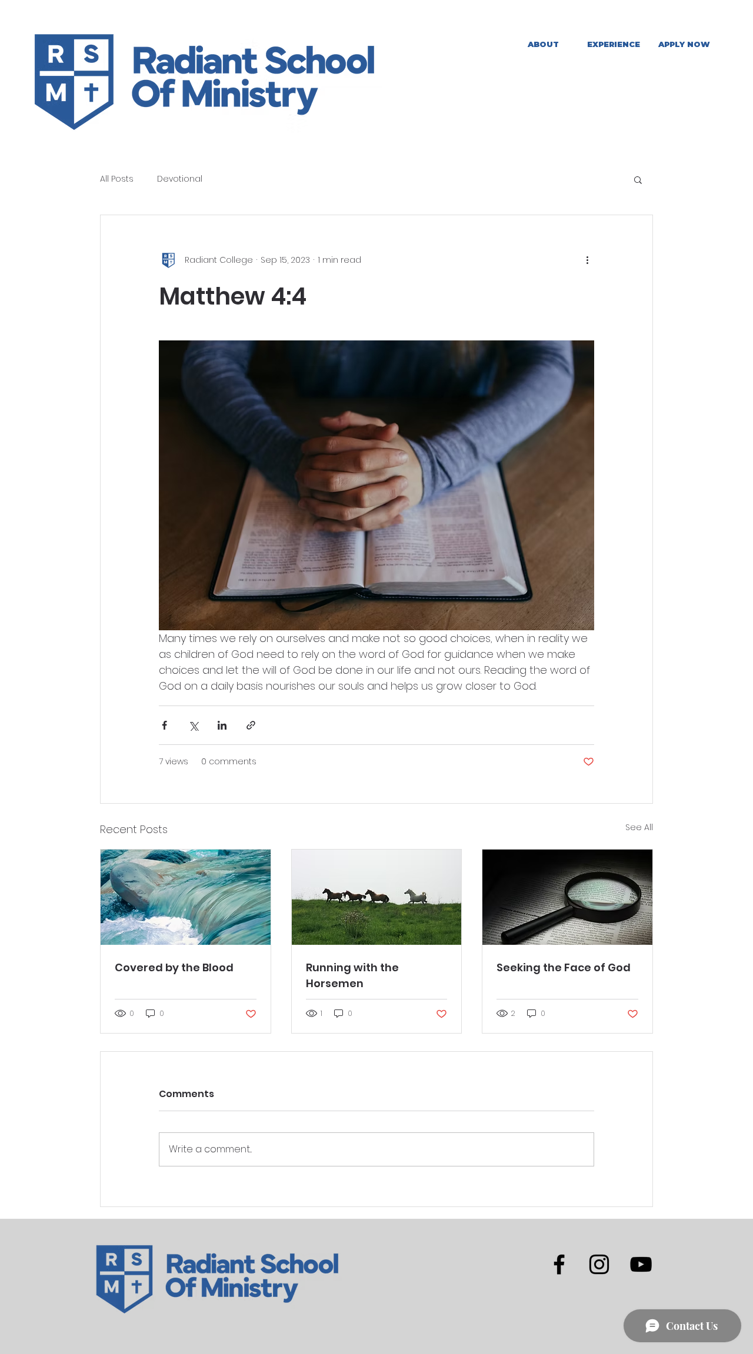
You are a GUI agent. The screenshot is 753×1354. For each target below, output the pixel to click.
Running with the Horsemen (352, 975)
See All (639, 827)
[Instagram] (599, 1264)
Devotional (179, 179)
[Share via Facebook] (164, 725)
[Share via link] (250, 725)
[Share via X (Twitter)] (193, 725)
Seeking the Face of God (564, 967)
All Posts (117, 179)
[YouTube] (641, 1264)
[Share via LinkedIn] (222, 725)
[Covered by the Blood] (186, 897)
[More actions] (587, 260)
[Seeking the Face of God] (567, 897)
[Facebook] (559, 1264)
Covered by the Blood (174, 967)
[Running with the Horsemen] (377, 897)
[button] (613, 44)
